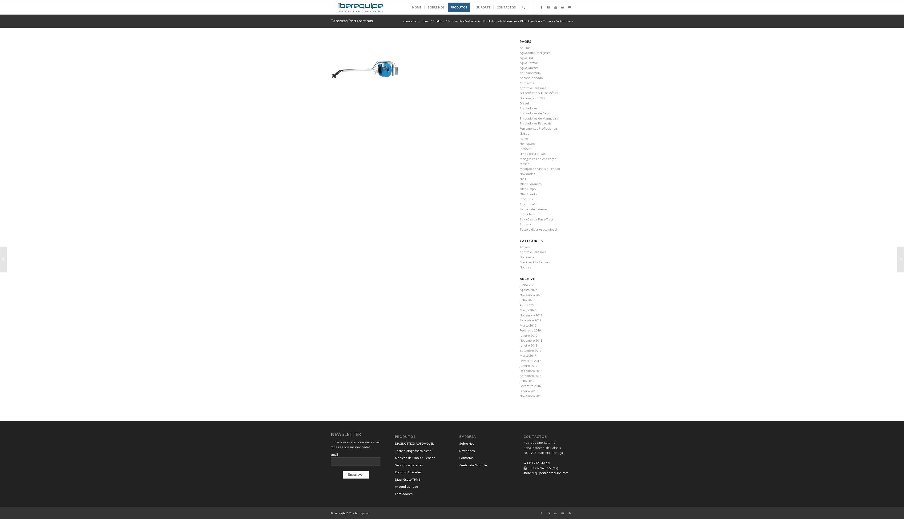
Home (425, 21)
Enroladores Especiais (536, 123)
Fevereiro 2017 (530, 361)
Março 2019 (528, 325)
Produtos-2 (528, 204)
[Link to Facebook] (541, 7)
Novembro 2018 (531, 340)
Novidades (527, 174)
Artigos (525, 247)
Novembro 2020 (531, 295)
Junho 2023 (527, 285)
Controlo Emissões (533, 88)
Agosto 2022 (528, 290)
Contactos (527, 83)
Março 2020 (528, 310)
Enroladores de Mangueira (500, 21)
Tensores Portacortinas (352, 21)
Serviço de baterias (534, 209)
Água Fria (526, 58)
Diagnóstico (528, 257)
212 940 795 (543, 468)
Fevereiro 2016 (530, 386)
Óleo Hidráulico (530, 21)
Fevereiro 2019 (530, 330)
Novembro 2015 (531, 396)
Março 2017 (528, 355)
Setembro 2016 (530, 376)
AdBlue (525, 48)
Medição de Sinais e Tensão (540, 169)
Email (334, 455)
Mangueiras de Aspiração (538, 159)
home (524, 138)
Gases (524, 133)
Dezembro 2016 (531, 371)
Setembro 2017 (530, 350)
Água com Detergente (535, 53)
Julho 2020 (527, 300)
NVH (523, 179)
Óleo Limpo (528, 189)
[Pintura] (3, 259)
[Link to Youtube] (555, 7)
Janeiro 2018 (528, 345)
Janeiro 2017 (528, 365)
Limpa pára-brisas (533, 154)
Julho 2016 (527, 381)
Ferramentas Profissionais (464, 21)
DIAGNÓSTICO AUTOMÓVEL (539, 93)
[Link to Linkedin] (562, 7)
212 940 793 (542, 463)
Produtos (438, 21)
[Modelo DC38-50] (900, 259)
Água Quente (529, 68)
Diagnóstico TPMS (532, 98)
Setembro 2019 (530, 320)
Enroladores (528, 108)
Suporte (525, 224)
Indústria (526, 149)
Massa (524, 164)
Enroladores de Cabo (535, 113)
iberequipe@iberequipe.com (547, 473)
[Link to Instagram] (548, 7)
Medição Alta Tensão (535, 262)
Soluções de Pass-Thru (536, 219)
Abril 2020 (526, 305)
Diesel (524, 103)
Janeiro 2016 (528, 391)
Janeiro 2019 (528, 335)
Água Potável (529, 63)
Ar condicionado (531, 78)
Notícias (525, 267)
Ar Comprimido (530, 73)
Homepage (528, 143)
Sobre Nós (527, 214)
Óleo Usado (528, 194)
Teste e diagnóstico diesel (538, 229)
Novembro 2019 (531, 315)
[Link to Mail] (569, 7)
